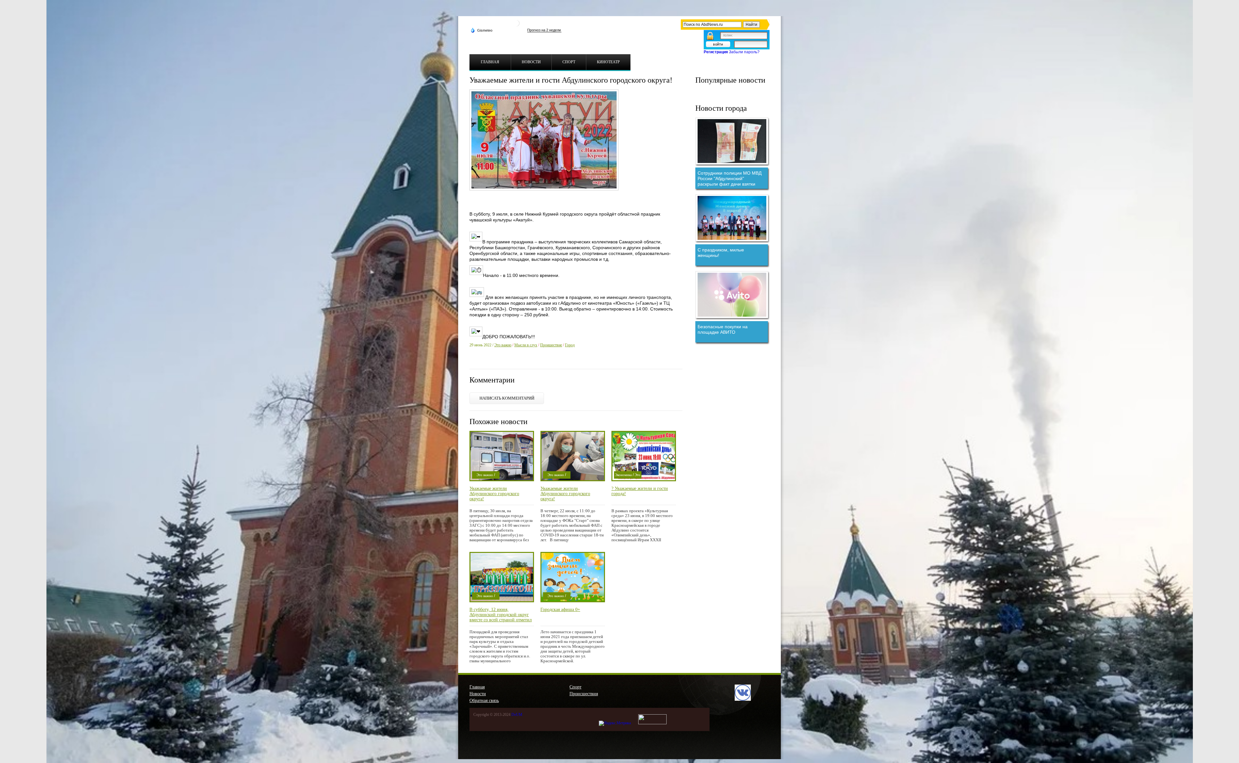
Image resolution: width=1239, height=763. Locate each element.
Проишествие (551, 345)
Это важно (502, 345)
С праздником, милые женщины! (721, 252)
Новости (477, 693)
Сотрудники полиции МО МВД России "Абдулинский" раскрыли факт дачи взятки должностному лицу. (729, 178)
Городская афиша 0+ (560, 609)
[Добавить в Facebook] (482, 361)
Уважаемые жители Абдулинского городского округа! (494, 493)
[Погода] (481, 30)
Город (570, 345)
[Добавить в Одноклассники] (524, 361)
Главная (477, 687)
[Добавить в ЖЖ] (532, 361)
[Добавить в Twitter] (490, 361)
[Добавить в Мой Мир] (515, 361)
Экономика (623, 475)
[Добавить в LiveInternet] (498, 361)
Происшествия (583, 693)
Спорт (575, 687)
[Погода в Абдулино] (516, 25)
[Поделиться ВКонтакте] (473, 361)
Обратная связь (484, 700)
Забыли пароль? (744, 52)
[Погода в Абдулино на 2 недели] (544, 30)
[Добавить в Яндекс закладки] (507, 361)
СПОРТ (568, 62)
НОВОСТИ (531, 62)
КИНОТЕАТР (608, 62)
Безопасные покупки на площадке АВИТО (723, 329)
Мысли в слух (525, 345)
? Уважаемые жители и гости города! (639, 491)
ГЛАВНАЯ (490, 62)
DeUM (516, 714)
